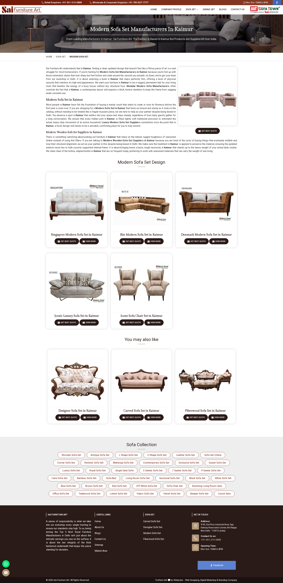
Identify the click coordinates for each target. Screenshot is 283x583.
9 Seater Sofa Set (211, 470)
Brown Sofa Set (94, 485)
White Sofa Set (223, 478)
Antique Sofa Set (100, 454)
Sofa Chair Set (175, 485)
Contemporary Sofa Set (156, 462)
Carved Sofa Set (151, 521)
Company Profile (171, 9)
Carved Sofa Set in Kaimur (141, 411)
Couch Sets (224, 493)
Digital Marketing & (209, 580)
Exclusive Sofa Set (189, 462)
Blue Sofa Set (68, 485)
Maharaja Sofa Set (123, 462)
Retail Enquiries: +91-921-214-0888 (63, 2)
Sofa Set (191, 9)
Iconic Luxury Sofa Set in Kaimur (76, 316)
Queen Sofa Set (217, 462)
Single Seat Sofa (124, 470)
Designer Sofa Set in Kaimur (78, 411)
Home (153, 9)
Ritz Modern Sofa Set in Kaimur (141, 234)
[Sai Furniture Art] (22, 10)
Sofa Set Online (212, 454)
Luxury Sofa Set (71, 470)
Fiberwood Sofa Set (153, 539)
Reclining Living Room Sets (207, 485)
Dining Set (209, 9)
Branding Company (228, 580)
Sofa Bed (111, 478)
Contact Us (237, 9)
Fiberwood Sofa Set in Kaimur (205, 411)
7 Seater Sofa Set (182, 470)
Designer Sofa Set (152, 527)
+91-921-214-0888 (211, 539)
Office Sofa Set (60, 493)
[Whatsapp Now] (6, 564)
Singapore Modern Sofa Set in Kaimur (76, 234)
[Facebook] (277, 2)
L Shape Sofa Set (128, 454)
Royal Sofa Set (97, 470)
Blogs (222, 9)
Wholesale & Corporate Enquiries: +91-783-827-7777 (120, 2)
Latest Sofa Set (118, 493)
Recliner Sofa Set (93, 462)
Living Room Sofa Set (138, 478)
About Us (99, 527)
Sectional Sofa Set (169, 478)
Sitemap (99, 545)
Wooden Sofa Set (71, 454)
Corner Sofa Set (66, 462)
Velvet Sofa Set (171, 493)
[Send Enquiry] (6, 572)
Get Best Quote (209, 131)
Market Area (101, 550)
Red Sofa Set (119, 485)
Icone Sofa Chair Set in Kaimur (141, 316)
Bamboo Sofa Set (86, 478)
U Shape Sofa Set (157, 454)
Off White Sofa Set (146, 485)
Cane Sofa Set (59, 478)
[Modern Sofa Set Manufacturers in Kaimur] (207, 96)
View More (91, 241)
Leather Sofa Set (185, 454)
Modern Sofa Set (152, 533)
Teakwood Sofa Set (89, 493)
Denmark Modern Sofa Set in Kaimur (206, 234)
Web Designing (192, 580)
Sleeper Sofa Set (199, 493)
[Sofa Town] (265, 10)
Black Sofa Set (197, 478)
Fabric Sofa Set (145, 493)
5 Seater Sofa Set (153, 470)
